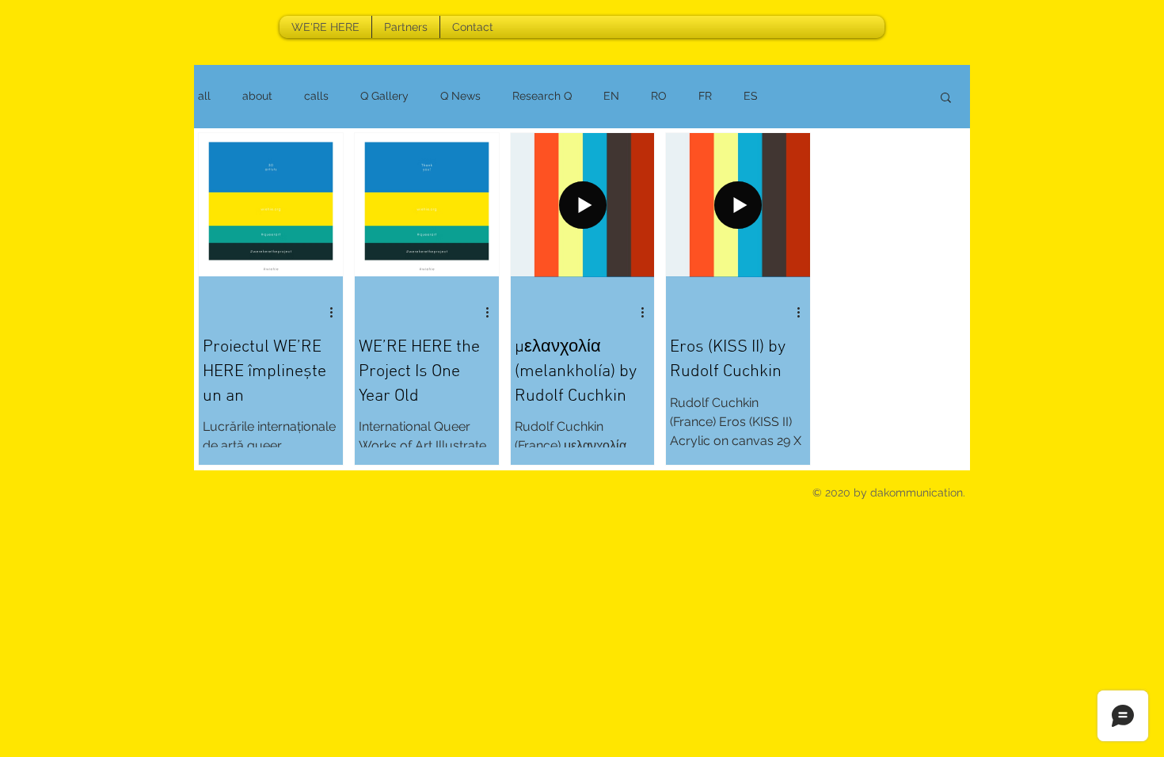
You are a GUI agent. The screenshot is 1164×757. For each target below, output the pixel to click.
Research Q (542, 95)
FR (705, 95)
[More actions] (336, 311)
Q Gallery (384, 95)
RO (659, 95)
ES (751, 95)
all (204, 95)
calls (316, 95)
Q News (460, 95)
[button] (945, 98)
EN (611, 95)
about (257, 95)
